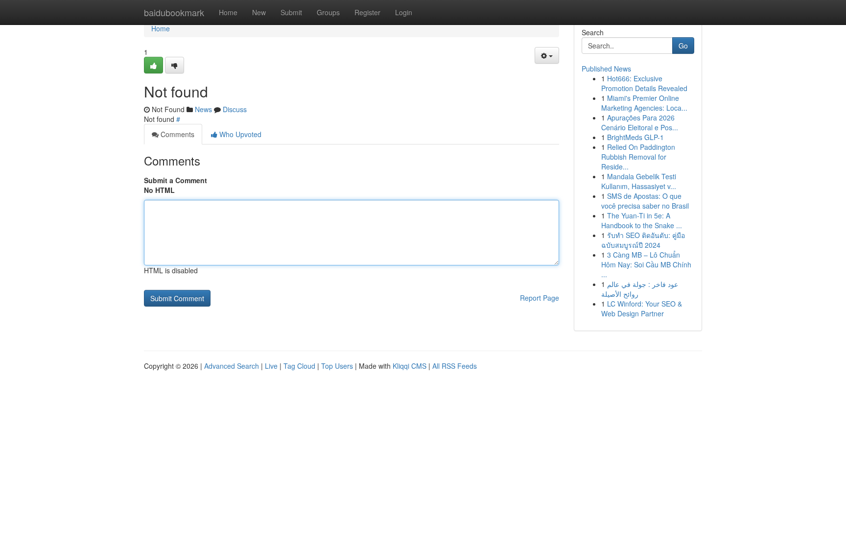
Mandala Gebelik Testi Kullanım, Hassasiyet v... (638, 181)
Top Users (337, 366)
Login (403, 12)
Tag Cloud (299, 366)
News (203, 109)
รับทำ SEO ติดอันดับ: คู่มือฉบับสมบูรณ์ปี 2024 (643, 240)
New (259, 12)
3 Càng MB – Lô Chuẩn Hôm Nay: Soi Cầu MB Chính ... (646, 264)
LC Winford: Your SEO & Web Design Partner (641, 308)
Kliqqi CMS (409, 366)
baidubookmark (174, 12)
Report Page (539, 298)
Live (271, 366)
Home (228, 12)
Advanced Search (231, 366)
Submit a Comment (175, 180)
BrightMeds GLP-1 (635, 137)
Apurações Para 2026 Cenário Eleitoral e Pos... (639, 122)
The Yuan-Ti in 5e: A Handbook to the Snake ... (641, 220)
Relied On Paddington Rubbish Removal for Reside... (638, 156)
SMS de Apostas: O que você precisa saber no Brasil (645, 201)
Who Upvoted (239, 134)
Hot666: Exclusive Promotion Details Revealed (644, 83)
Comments (176, 134)
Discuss (235, 109)
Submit (291, 12)
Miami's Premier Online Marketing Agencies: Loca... (644, 103)
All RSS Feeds (454, 366)
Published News (606, 68)
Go (683, 45)
